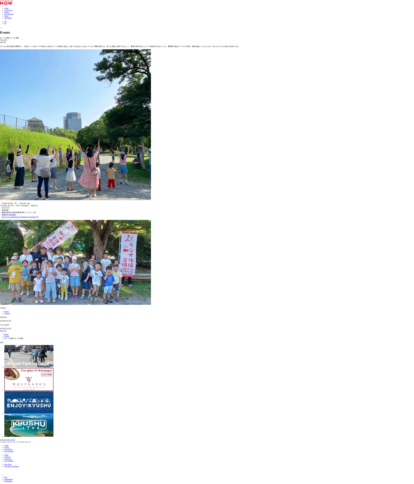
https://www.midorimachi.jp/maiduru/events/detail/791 (20, 217)
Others (6, 311)
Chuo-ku (7, 313)
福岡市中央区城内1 (9, 215)
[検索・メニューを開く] (1, 27)
